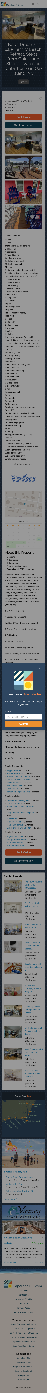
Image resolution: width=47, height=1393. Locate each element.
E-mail (8, 711)
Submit (23, 723)
